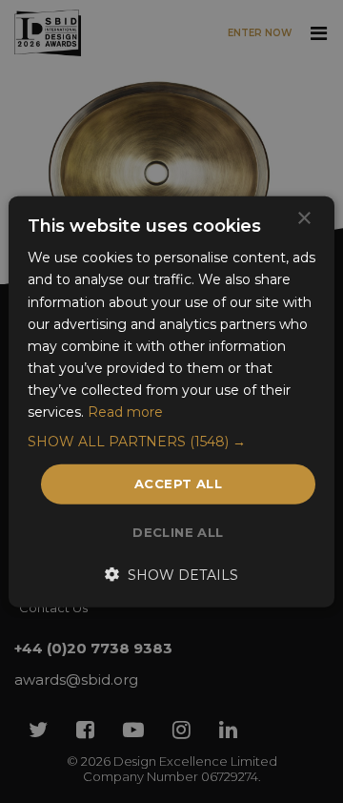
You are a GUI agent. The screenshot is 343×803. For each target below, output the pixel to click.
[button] (171, 441)
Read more (125, 412)
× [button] (303, 219)
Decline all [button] (177, 531)
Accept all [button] (178, 483)
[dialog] (171, 401)
